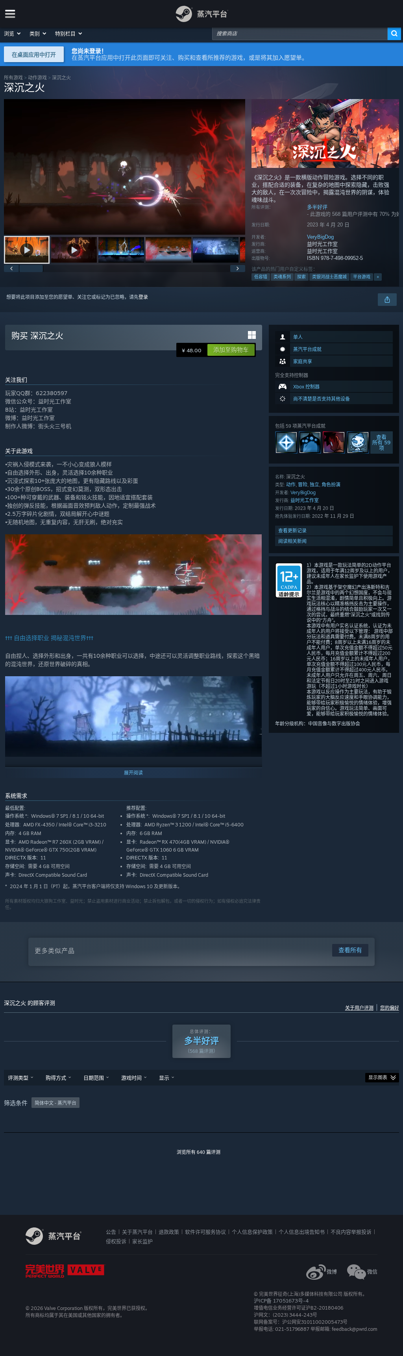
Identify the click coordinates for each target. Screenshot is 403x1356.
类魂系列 (282, 276)
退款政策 (169, 1232)
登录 (143, 297)
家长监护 (142, 1241)
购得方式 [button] (56, 1077)
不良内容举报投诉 (351, 1232)
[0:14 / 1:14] (124, 167)
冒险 (302, 485)
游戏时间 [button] (131, 1077)
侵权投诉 (116, 1241)
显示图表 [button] (377, 1077)
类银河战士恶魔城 (329, 276)
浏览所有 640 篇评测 (198, 1152)
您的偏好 (389, 1008)
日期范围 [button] (93, 1077)
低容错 (260, 276)
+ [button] (378, 276)
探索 (301, 276)
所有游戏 (13, 78)
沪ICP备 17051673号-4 (281, 1300)
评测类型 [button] (18, 1077)
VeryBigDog (320, 237)
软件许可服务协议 (205, 1232)
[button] (13, 33)
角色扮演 (331, 485)
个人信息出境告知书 (302, 1232)
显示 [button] (164, 1077)
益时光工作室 (304, 500)
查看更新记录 (292, 531)
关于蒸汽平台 (137, 1232)
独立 (314, 485)
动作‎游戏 (37, 78)
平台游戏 (361, 276)
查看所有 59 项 (381, 442)
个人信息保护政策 (252, 1232)
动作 (291, 485)
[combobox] (300, 33)
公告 (111, 1232)
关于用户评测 (359, 1008)
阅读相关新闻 (292, 541)
